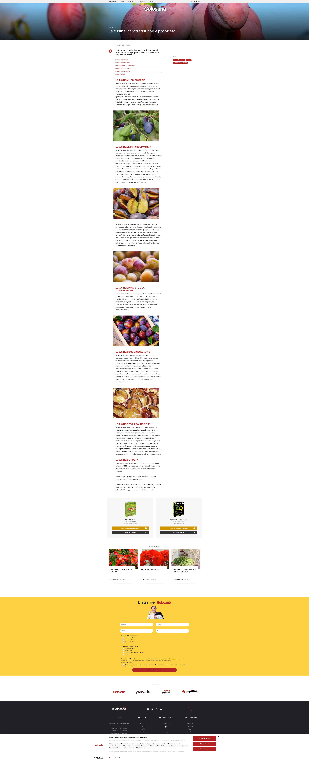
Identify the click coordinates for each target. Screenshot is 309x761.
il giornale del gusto (180, 62)
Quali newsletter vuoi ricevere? (129, 635)
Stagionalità (113, 27)
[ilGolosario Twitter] (194, 1)
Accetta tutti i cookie (204, 738)
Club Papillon (142, 1)
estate (189, 60)
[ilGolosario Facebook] (191, 1)
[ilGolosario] (154, 8)
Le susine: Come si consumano (122, 68)
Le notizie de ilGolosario (131, 638)
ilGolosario (112, 1)
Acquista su (130, 532)
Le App (151, 1)
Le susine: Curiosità (120, 74)
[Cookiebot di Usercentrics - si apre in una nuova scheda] (99, 758)
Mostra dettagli (113, 758)
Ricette (127, 654)
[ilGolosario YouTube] (196, 1)
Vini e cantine (128, 650)
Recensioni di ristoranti (130, 648)
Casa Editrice (131, 1)
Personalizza (203, 743)
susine (176, 60)
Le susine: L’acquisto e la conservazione (125, 65)
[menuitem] (142, 723)
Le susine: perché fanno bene (122, 71)
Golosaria (121, 1)
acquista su (130, 528)
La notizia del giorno (130, 640)
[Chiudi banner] (218, 736)
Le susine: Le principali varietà (122, 62)
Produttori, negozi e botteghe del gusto (134, 652)
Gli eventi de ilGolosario (131, 642)
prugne (182, 60)
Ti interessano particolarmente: (130, 646)
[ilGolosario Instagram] (199, 1)
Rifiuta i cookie (204, 749)
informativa (145, 664)
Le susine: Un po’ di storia (121, 59)
